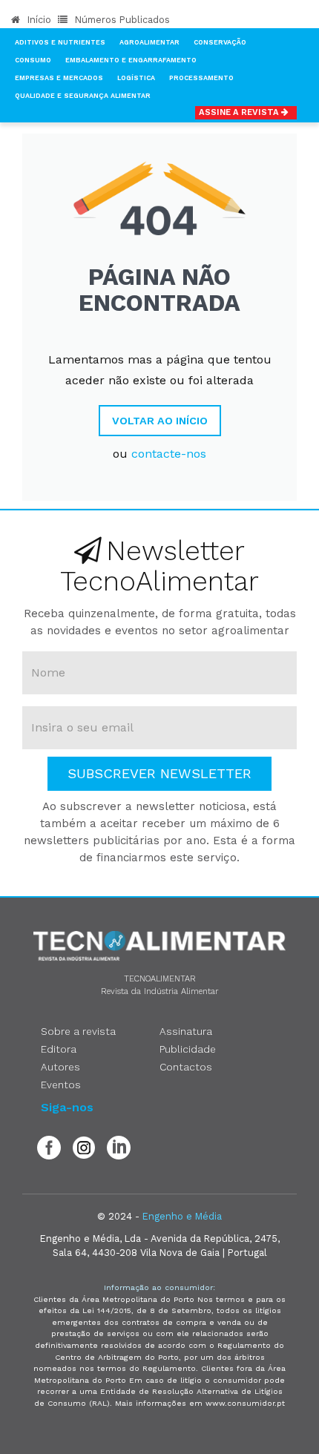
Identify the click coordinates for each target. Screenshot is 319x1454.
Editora (58, 1049)
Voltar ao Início (160, 421)
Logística (136, 78)
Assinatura (186, 1031)
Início (37, 19)
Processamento (201, 78)
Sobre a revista (78, 1031)
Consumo (33, 60)
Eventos (61, 1084)
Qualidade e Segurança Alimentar (83, 95)
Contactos (186, 1067)
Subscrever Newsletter (159, 773)
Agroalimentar (149, 42)
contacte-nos (168, 454)
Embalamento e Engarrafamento (131, 60)
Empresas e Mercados (59, 78)
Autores (60, 1067)
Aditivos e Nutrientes (60, 42)
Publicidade (188, 1049)
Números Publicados (121, 19)
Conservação (220, 42)
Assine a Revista (240, 112)
